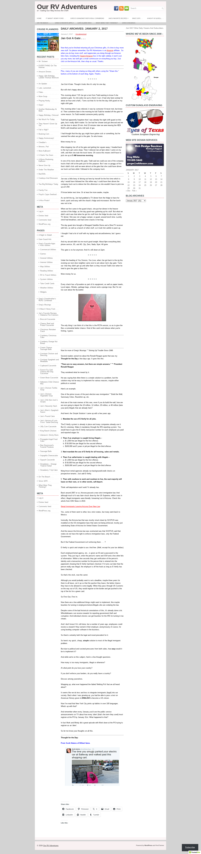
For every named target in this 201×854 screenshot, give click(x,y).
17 (140, 182)
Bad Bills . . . (44, 174)
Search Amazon (86, 56)
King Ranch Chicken (48, 431)
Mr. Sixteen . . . (45, 61)
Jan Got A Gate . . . (73, 38)
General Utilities (46, 258)
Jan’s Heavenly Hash (48, 406)
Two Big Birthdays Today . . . (48, 185)
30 (134, 188)
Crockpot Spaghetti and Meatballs (49, 360)
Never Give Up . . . (46, 165)
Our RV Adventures (67, 6)
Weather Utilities (46, 288)
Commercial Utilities (48, 250)
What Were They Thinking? (107, 23)
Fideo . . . (42, 92)
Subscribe (190, 847)
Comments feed (45, 220)
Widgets (43, 292)
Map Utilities (45, 267)
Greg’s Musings (128, 23)
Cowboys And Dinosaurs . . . (48, 179)
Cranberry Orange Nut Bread (48, 342)
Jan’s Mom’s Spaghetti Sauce (49, 411)
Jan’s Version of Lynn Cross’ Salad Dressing (49, 421)
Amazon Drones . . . (47, 72)
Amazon (110, 50)
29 (128, 188)
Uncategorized (80, 34)
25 (145, 185)
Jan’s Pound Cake (47, 416)
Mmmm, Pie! (44, 147)
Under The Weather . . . (48, 170)
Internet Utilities (46, 262)
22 (128, 185)
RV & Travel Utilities (48, 275)
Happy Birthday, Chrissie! (49, 115)
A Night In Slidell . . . (155, 18)
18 (145, 182)
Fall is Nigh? (43, 130)
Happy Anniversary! (46, 138)
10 (140, 179)
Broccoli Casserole (47, 319)
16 (134, 182)
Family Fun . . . (45, 190)
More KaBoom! (44, 151)
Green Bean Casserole (49, 378)
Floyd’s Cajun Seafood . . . (49, 195)
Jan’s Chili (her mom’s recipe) (49, 401)
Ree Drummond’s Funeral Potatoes (47, 446)
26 (151, 185)
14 (161, 179)
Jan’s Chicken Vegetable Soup (46, 395)
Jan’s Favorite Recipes (118, 18)
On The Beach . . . (44, 23)
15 (128, 182)
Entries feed (43, 216)
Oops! (41, 105)
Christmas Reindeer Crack (48, 330)
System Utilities (46, 279)
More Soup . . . (44, 96)
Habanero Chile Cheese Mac (49, 383)
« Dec (128, 191)
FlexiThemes (159, 845)
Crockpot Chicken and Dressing (49, 354)
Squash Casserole (47, 460)
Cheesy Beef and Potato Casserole (47, 324)
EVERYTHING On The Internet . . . (48, 66)
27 (156, 185)
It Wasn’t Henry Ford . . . (56, 18)
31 (140, 188)
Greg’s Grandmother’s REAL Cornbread (87, 18)
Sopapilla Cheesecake (49, 456)
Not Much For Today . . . (48, 119)
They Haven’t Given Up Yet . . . (48, 124)
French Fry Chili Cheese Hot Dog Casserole (46, 371)
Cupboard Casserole (48, 366)
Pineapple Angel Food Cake (48, 440)
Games (43, 254)
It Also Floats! (44, 200)
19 (151, 182)
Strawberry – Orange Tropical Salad (48, 465)
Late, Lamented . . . (46, 88)
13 (156, 179)
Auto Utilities (45, 245)
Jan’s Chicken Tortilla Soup (48, 389)
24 (140, 185)
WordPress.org (44, 224)
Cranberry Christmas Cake (48, 336)
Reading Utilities (46, 271)
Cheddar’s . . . (44, 142)
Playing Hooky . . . (46, 101)
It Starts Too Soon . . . (47, 155)
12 (151, 179)
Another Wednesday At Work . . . (48, 110)
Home (39, 18)
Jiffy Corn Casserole (48, 426)
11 (145, 179)
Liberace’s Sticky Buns (49, 435)
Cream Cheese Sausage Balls (46, 348)
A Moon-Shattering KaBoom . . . (46, 160)
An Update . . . (44, 84)
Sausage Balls (46, 451)
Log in (41, 211)
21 (161, 182)
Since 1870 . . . (137, 18)
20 (156, 182)
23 (134, 185)
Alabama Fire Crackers (49, 315)
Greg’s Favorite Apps (64, 23)
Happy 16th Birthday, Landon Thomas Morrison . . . (49, 77)
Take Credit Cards (47, 283)
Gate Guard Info (84, 23)
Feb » (134, 191)
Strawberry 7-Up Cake (49, 470)
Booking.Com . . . (46, 134)
